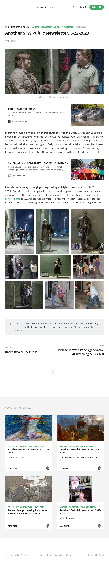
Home (39, 555)
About (48, 555)
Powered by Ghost (96, 555)
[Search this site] (74, 7)
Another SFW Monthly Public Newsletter (53, 27)
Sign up (69, 555)
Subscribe (96, 7)
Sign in (83, 7)
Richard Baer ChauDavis (19, 27)
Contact (58, 555)
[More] (6, 7)
